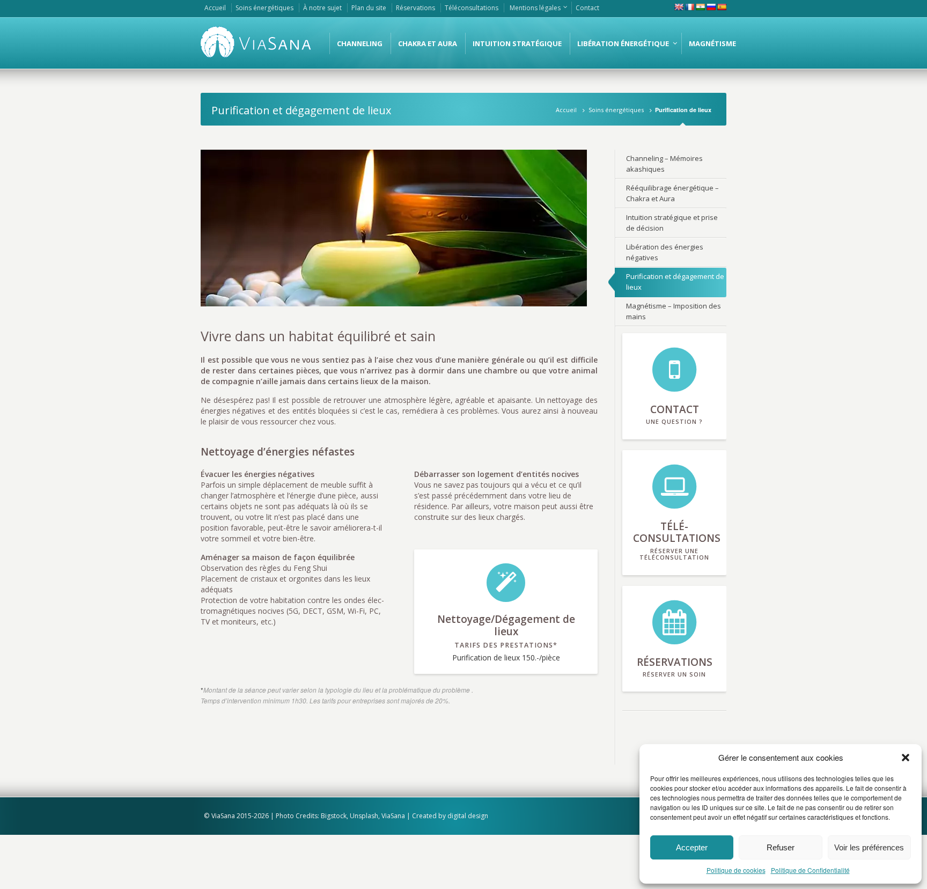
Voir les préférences (869, 847)
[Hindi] (700, 7)
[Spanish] (721, 7)
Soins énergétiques (616, 110)
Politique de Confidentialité (810, 870)
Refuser (780, 847)
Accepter (692, 847)
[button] (905, 757)
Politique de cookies (736, 870)
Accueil (566, 110)
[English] (678, 7)
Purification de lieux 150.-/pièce (506, 637)
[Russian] (711, 7)
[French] (689, 7)
